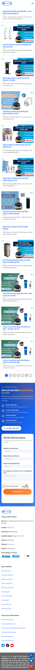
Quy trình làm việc (7, 640)
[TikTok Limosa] (7, 645)
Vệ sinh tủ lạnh (6, 604)
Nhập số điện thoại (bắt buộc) (11, 456)
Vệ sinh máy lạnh (7, 575)
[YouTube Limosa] (12, 645)
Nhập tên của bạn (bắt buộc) (10, 448)
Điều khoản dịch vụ (7, 619)
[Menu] (32, 3)
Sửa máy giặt (5, 592)
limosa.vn (10, 544)
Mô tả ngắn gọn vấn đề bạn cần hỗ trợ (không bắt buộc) (17, 471)
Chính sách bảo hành (8, 624)
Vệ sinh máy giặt (6, 596)
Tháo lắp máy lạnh (7, 587)
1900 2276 (10, 527)
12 (26, 375)
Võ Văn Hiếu (20, 536)
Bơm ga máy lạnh (7, 579)
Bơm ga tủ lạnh (6, 608)
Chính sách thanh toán (8, 632)
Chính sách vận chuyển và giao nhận (13, 628)
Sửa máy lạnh (5, 571)
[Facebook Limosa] (3, 645)
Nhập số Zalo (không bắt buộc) (11, 463)
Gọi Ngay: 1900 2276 (12, 428)
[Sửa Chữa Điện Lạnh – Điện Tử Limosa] (15, 3)
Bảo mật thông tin (7, 636)
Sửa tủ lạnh (5, 600)
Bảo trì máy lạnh (6, 583)
